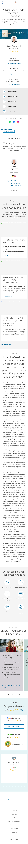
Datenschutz (14, 814)
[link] (9, 101)
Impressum (14, 810)
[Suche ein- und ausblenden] (19, 2)
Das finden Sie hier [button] (6, 129)
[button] (14, 39)
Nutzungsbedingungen (14, 821)
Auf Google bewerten (14, 726)
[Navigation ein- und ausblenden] (26, 2)
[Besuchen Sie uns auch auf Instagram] (18, 122)
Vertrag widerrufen (13, 800)
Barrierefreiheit (14, 818)
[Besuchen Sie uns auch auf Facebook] (14, 122)
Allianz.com (14, 832)
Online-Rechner (14, 828)
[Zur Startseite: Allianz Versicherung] (2, 2)
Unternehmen (14, 825)
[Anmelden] (22, 2)
